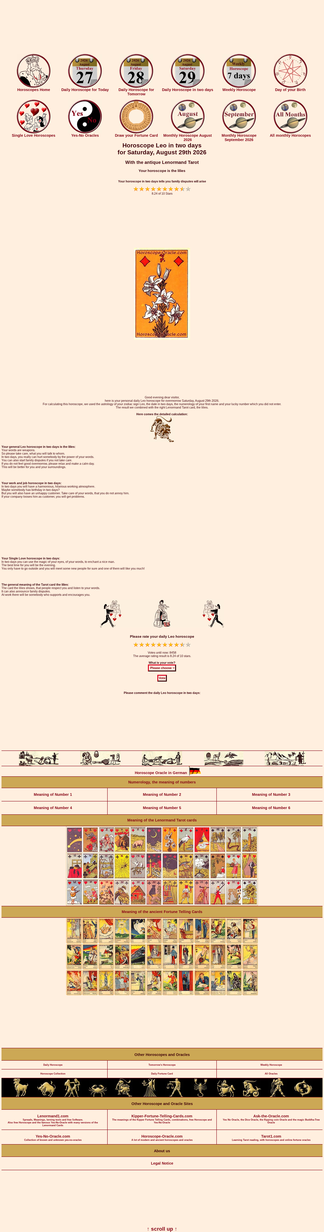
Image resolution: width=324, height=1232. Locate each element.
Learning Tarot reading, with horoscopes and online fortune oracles (271, 1137)
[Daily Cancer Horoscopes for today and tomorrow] (97, 1096)
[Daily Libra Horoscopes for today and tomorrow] (174, 1096)
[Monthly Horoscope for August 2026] (188, 132)
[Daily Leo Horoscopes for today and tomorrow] (123, 1096)
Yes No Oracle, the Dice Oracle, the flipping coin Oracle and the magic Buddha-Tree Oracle (271, 1119)
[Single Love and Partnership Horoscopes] (33, 132)
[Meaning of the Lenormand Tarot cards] (162, 905)
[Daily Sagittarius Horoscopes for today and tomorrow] (226, 1096)
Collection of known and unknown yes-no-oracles (53, 1137)
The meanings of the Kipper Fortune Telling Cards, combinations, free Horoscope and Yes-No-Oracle (162, 1119)
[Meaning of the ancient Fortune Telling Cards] (162, 994)
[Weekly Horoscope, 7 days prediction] (239, 86)
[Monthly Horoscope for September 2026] (239, 132)
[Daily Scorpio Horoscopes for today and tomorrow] (200, 1096)
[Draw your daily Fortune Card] (136, 132)
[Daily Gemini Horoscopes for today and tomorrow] (72, 1096)
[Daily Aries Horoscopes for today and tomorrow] (20, 1096)
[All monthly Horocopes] (290, 132)
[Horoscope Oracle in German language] (194, 774)
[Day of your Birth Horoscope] (290, 86)
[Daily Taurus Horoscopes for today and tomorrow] (46, 1096)
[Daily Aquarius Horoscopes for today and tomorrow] (277, 1096)
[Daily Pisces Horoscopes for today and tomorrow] (303, 1096)
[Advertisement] (162, 27)
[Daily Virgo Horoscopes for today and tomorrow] (149, 1096)
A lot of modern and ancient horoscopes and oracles (162, 1137)
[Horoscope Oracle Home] (33, 86)
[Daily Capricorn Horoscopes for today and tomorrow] (251, 1096)
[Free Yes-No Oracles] (85, 132)
